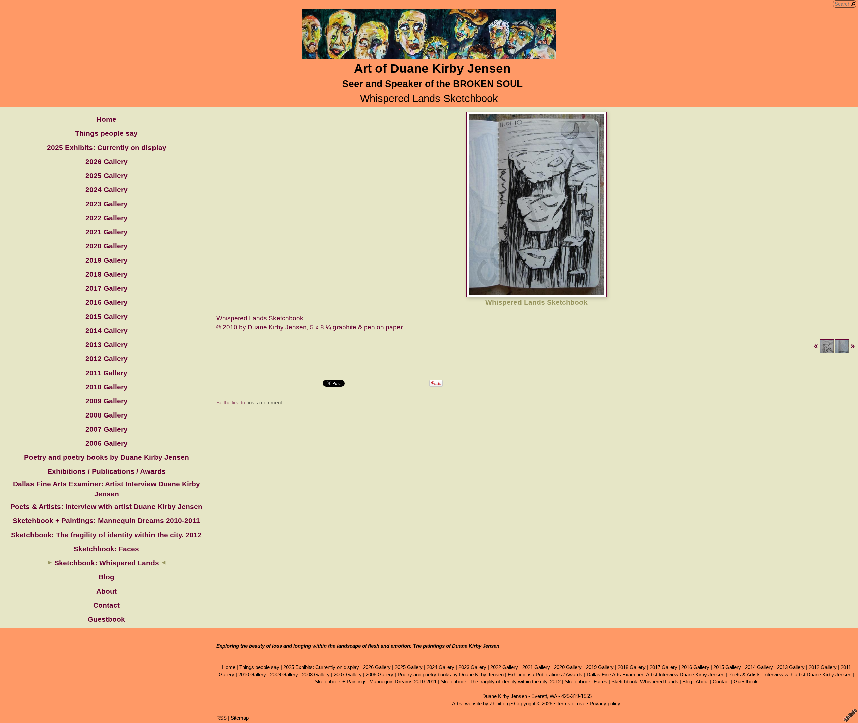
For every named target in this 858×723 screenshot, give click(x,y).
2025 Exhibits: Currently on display (106, 147)
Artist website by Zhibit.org (481, 703)
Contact (106, 605)
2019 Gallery (106, 260)
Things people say (106, 133)
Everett (539, 696)
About (106, 591)
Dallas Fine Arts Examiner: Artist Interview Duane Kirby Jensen (655, 674)
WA (553, 696)
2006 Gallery (106, 443)
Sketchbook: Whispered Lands (106, 563)
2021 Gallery (106, 232)
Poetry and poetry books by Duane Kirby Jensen (106, 457)
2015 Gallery (106, 316)
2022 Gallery (106, 218)
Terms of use (571, 703)
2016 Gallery (106, 302)
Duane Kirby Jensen (504, 696)
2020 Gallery (106, 246)
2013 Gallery (106, 344)
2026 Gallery (106, 161)
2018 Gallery (106, 274)
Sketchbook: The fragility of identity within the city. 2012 (106, 535)
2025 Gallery (106, 175)
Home (106, 119)
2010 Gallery (106, 387)
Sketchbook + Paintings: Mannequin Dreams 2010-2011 (106, 520)
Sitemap (240, 718)
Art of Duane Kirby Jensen (432, 68)
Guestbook (106, 619)
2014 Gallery (106, 330)
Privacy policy (605, 703)
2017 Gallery (106, 288)
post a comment (264, 402)
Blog (106, 577)
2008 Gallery (106, 415)
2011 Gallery (106, 373)
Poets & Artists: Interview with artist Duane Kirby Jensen (106, 506)
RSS (221, 718)
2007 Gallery (106, 429)
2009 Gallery (106, 401)
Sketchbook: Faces (106, 549)
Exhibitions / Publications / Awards (106, 471)
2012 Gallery (106, 359)
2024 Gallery (106, 189)
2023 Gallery (106, 204)
